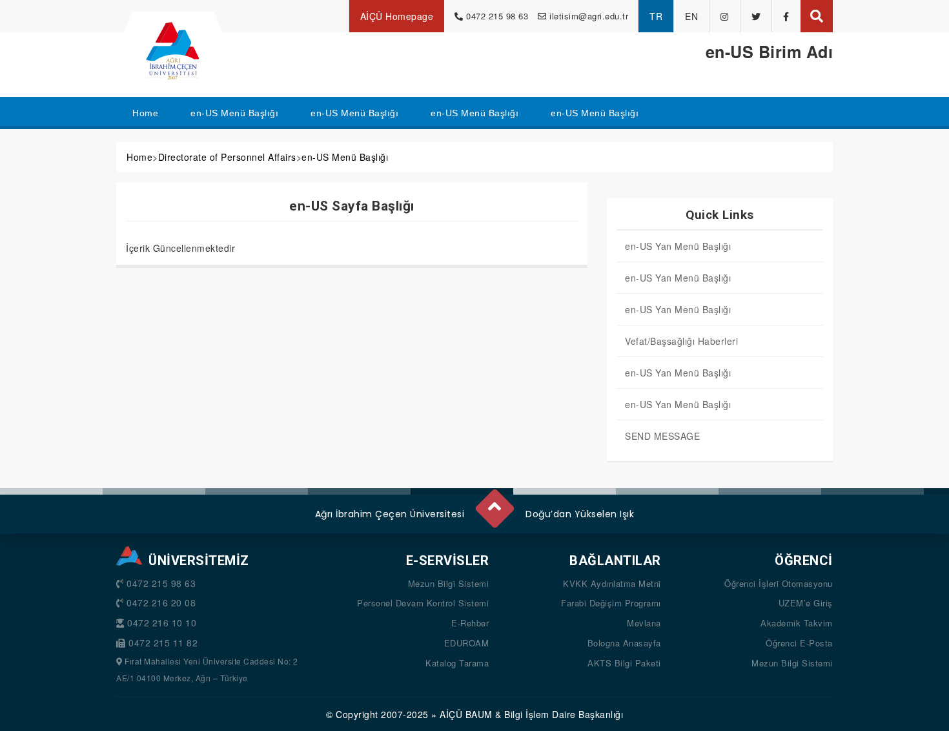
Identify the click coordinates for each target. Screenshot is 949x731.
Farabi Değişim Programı (611, 603)
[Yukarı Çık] (493, 503)
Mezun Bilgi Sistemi (448, 583)
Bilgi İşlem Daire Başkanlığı (563, 714)
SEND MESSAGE (662, 435)
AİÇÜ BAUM (466, 714)
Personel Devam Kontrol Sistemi (423, 603)
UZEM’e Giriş (806, 603)
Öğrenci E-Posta (799, 643)
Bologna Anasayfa (624, 643)
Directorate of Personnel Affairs (227, 156)
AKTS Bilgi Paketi (624, 663)
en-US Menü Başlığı (344, 156)
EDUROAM (466, 643)
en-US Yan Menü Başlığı (678, 246)
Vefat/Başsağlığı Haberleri (681, 341)
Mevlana (644, 623)
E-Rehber (470, 623)
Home (139, 156)
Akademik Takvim (796, 623)
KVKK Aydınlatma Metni (612, 583)
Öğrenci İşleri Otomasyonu (778, 583)
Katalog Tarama (457, 663)
